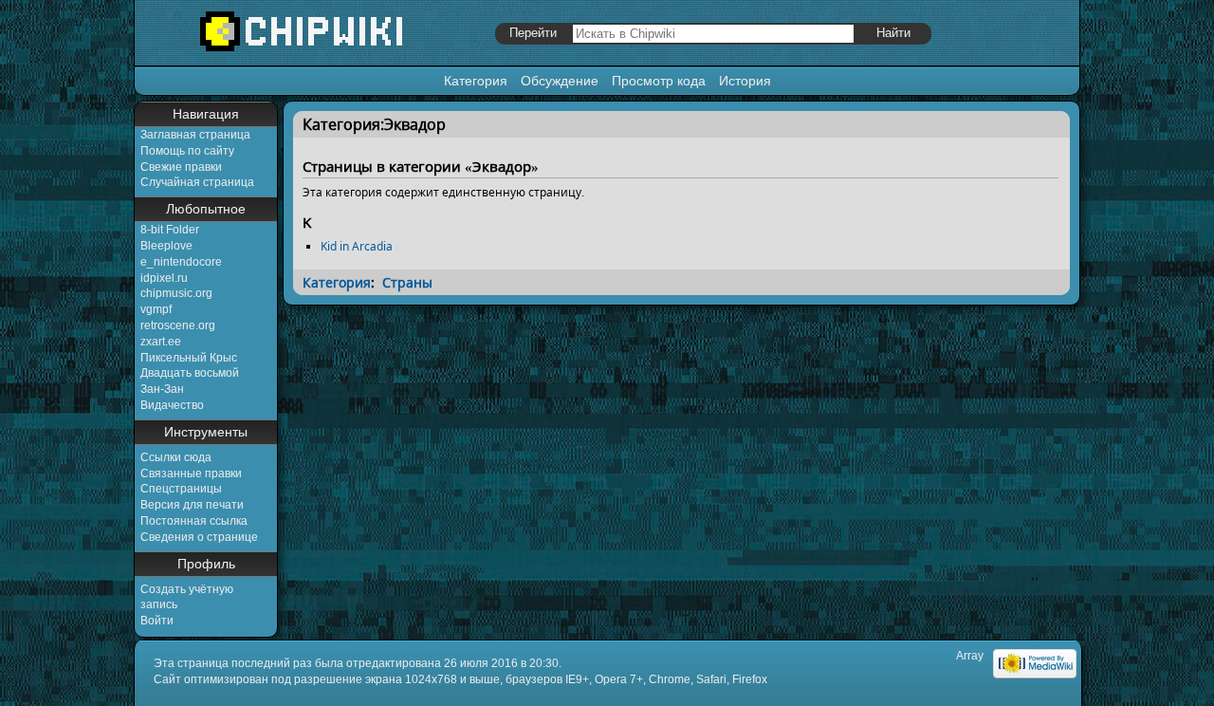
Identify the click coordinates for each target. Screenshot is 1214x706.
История (745, 80)
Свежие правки (181, 167)
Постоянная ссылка (194, 521)
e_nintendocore (181, 262)
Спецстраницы (181, 488)
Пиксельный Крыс (188, 357)
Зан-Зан (162, 389)
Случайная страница (197, 182)
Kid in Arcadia (357, 246)
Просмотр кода (659, 80)
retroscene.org (177, 325)
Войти (157, 620)
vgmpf (156, 309)
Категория (475, 80)
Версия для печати (192, 504)
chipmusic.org (176, 293)
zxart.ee (160, 341)
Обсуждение (559, 80)
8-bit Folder (169, 229)
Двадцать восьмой (189, 373)
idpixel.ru (164, 278)
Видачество (172, 405)
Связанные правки (191, 473)
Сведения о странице (199, 537)
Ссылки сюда (176, 457)
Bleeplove (166, 245)
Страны (407, 282)
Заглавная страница (195, 134)
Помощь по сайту (187, 151)
